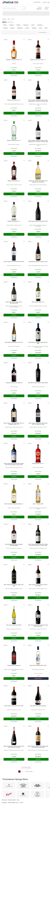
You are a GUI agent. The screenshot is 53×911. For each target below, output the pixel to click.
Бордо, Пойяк (37, 427)
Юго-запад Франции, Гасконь (16, 305)
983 (31, 771)
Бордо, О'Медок (12, 427)
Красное (11, 25)
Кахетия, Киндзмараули (38, 225)
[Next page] (33, 771)
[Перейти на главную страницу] (10, 2)
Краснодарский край (12, 104)
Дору (17, 386)
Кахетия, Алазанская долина (13, 669)
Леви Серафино (43, 184)
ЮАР (46, 28)
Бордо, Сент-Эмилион (36, 750)
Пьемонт (13, 144)
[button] (43, 32)
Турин (38, 63)
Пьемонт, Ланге (36, 184)
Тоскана (12, 709)
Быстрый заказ (14, 75)
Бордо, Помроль (36, 588)
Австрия (10, 346)
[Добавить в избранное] (24, 39)
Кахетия (36, 709)
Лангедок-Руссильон (12, 750)
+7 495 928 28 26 (36, 2)
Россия (27, 28)
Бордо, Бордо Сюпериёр (38, 507)
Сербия (9, 507)
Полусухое (26, 25)
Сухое (33, 25)
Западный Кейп (38, 669)
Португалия (19, 28)
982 (29, 771)
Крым (11, 548)
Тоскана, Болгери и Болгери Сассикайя (39, 346)
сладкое (38, 508)
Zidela (42, 669)
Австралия (40, 25)
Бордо (12, 265)
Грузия (30, 225)
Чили (40, 28)
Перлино (18, 144)
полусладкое (38, 226)
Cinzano (41, 63)
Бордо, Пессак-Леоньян (38, 104)
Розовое (18, 25)
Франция (34, 28)
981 (27, 771)
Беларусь (14, 63)
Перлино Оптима (17, 184)
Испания (5, 28)
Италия (12, 28)
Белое (5, 25)
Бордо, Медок (12, 588)
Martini (42, 467)
